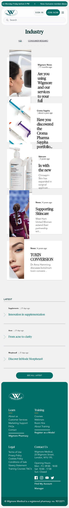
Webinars (39, 419)
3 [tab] (26, 41)
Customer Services (18, 419)
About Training (42, 426)
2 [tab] (23, 41)
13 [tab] (31, 45)
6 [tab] (36, 41)
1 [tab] (20, 41)
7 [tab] (39, 41)
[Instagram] (41, 477)
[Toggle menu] (62, 12)
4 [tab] (30, 41)
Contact (13, 429)
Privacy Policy (15, 455)
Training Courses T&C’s (20, 468)
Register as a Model (44, 432)
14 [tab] (34, 45)
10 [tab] (22, 45)
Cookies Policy (16, 458)
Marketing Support (18, 423)
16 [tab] (41, 45)
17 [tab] (44, 45)
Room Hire (39, 423)
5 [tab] (33, 41)
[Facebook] (36, 477)
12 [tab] (28, 45)
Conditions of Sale (18, 462)
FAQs (11, 426)
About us (13, 416)
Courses (38, 416)
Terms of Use (15, 452)
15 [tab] (38, 45)
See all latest (34, 375)
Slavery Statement (18, 465)
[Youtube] (47, 477)
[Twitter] (52, 477)
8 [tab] (42, 41)
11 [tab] (25, 45)
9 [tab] (46, 41)
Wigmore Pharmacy (18, 435)
